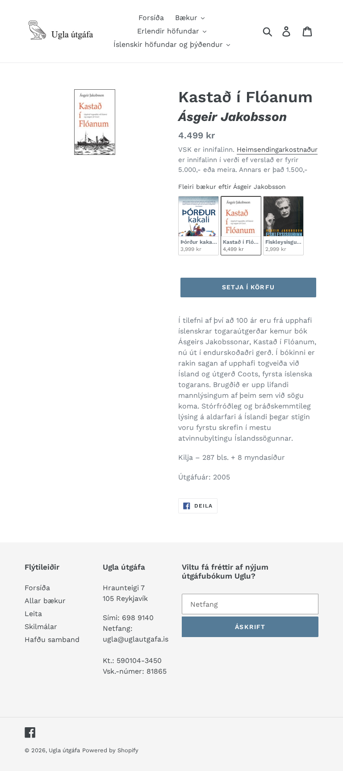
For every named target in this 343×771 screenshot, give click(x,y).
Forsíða (37, 587)
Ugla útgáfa (64, 750)
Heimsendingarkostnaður (277, 150)
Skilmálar (41, 626)
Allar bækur (45, 600)
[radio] (198, 225)
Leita (33, 613)
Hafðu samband (52, 639)
